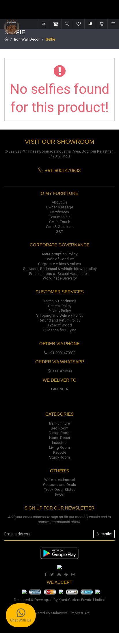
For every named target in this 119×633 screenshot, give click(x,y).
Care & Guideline (59, 227)
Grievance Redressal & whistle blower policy (59, 269)
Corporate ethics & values (59, 264)
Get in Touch (59, 222)
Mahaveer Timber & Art (70, 613)
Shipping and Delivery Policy (59, 315)
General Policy (59, 306)
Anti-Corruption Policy (59, 254)
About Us (59, 202)
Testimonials (59, 217)
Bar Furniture (59, 423)
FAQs (59, 494)
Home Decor (59, 438)
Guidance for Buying (60, 330)
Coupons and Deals (59, 484)
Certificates (59, 212)
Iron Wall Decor (27, 39)
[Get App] (59, 566)
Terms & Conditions (59, 301)
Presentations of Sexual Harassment (59, 273)
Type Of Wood (59, 325)
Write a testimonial (59, 480)
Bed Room (59, 428)
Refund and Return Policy (59, 320)
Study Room (59, 457)
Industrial (59, 442)
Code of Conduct (59, 259)
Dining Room (59, 433)
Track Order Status (59, 489)
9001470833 (62, 371)
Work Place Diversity (60, 278)
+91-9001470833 (62, 353)
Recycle (59, 452)
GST (60, 231)
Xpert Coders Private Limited (81, 600)
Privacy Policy (60, 311)
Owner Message (59, 207)
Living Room (59, 447)
